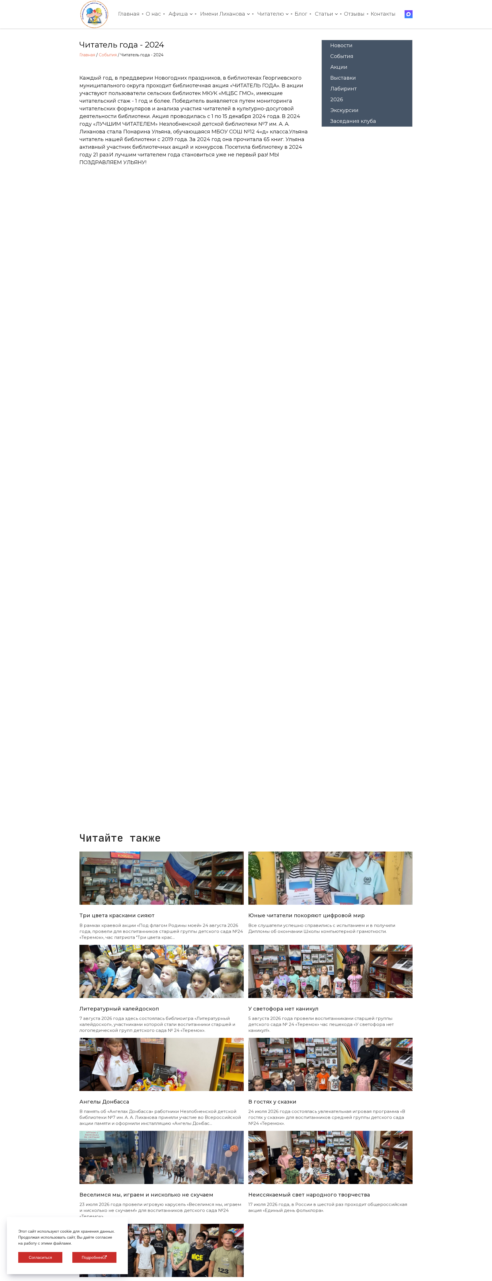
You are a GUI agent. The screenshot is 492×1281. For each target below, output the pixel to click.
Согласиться (40, 1257)
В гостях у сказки (272, 1102)
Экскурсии (344, 110)
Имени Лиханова (222, 14)
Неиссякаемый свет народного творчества (309, 1195)
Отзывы (354, 14)
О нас (153, 14)
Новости (341, 45)
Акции (338, 67)
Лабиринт (343, 89)
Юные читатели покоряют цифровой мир (306, 915)
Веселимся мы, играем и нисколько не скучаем (146, 1195)
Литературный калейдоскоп (119, 1009)
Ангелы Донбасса (104, 1102)
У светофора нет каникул (283, 1009)
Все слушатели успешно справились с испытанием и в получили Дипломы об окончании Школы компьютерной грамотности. (321, 928)
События (108, 54)
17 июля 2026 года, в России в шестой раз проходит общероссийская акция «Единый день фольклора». (327, 1207)
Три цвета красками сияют (117, 915)
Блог (301, 14)
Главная (129, 14)
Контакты (383, 14)
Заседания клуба (353, 121)
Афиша (178, 14)
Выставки (343, 78)
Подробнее (92, 1257)
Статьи (324, 14)
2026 (336, 99)
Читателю (270, 14)
